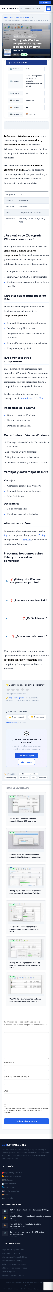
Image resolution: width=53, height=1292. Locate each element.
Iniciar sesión (45, 2)
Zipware (27, 539)
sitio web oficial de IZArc (32, 398)
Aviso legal (18, 1289)
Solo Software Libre (11, 9)
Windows (42, 777)
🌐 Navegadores (8, 1187)
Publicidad (28, 1289)
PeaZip (41, 535)
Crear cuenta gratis (26, 755)
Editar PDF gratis (8, 1271)
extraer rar (24, 777)
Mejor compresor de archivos (14, 1264)
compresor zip (10, 777)
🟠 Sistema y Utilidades (11, 1176)
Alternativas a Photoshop (12, 1261)
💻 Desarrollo (7, 1198)
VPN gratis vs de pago (11, 1253)
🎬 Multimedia (7, 1180)
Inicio (6, 17)
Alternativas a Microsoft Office (14, 1257)
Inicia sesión (11, 722)
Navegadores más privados (13, 1275)
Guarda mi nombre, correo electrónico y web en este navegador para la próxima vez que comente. (26, 1110)
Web (6, 1091)
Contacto (37, 1289)
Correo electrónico (16, 1077)
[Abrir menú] (48, 8)
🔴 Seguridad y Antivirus (12, 1173)
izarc (33, 777)
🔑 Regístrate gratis (15, 698)
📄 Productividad (9, 1184)
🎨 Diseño (6, 1194)
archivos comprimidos (28, 774)
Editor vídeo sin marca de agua (14, 1268)
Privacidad (8, 1289)
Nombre (9, 1063)
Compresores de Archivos (21, 17)
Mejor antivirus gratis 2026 (13, 1249)
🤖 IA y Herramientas (10, 1191)
